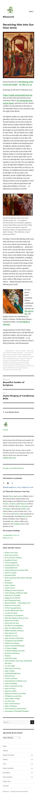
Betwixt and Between (12, 653)
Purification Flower (11, 367)
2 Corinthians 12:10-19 (11, 535)
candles (31, 356)
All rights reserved (9, 468)
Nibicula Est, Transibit (12, 595)
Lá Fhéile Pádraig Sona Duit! (15, 651)
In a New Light (10, 666)
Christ (4, 358)
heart (27, 360)
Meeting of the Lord (8, 364)
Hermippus (7, 509)
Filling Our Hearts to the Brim (15, 693)
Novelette (6, 773)
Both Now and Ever (11, 555)
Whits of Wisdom (11, 706)
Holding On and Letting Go (14, 590)
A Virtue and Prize (11, 678)
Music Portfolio (8, 768)
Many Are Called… (11, 691)
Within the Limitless (12, 643)
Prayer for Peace (8, 755)
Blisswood (8, 17)
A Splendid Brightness (12, 673)
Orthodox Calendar (12, 478)
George (16, 514)
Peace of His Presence (12, 703)
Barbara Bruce (9, 350)
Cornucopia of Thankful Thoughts (17, 711)
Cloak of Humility (11, 683)
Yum (4, 764)
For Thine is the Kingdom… (14, 625)
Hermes (5, 504)
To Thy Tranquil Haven (13, 608)
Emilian (23, 509)
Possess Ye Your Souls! (13, 605)
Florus (11, 496)
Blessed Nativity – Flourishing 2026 (17, 603)
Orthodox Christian (13, 366)
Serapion (12, 504)
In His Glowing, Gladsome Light (16, 593)
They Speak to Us (11, 633)
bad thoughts (27, 354)
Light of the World (23, 362)
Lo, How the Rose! (11, 613)
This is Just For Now (12, 623)
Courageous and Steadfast (14, 641)
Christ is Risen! (10, 585)
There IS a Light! (11, 573)
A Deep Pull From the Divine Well (16, 570)
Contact (5, 430)
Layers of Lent (10, 588)
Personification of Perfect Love (16, 681)
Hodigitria (17, 524)
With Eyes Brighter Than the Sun (16, 618)
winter (20, 369)
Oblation (8, 656)
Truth (15, 369)
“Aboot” (5, 751)
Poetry (5, 759)
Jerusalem (6, 362)
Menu (31, 11)
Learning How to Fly (12, 565)
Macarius (25, 516)
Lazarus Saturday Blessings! (15, 646)
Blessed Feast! (10, 676)
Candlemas (25, 356)
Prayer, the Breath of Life (14, 686)
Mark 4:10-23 (8, 538)
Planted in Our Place (12, 620)
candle (19, 356)
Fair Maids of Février (14, 360)
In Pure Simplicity (11, 563)
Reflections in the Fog (12, 668)
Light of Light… (10, 671)
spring (12, 369)
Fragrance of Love (11, 636)
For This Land (10, 701)
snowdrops (6, 369)
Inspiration (20, 352)
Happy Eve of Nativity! (13, 598)
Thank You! (7, 781)
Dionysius (25, 506)
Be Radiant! (9, 583)
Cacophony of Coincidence (14, 615)
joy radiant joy (14, 362)
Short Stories (7, 777)
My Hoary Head (10, 575)
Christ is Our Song (11, 553)
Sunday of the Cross (9, 458)
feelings (23, 360)
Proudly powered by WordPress (19, 791)
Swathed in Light (11, 658)
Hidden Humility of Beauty (14, 631)
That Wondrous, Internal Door (15, 709)
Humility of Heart (11, 560)
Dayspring (10, 358)
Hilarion (18, 506)
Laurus (19, 496)
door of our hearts (18, 358)
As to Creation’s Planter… (14, 558)
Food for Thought (11, 352)
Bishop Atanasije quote (10, 356)
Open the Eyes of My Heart (14, 638)
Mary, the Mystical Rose (13, 628)
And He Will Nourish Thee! (14, 610)
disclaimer (20, 468)
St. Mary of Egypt (11, 648)
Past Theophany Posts (12, 600)
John (4, 514)
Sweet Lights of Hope (12, 698)
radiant (20, 367)
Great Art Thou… (11, 688)
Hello (5, 746)
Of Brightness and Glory (13, 696)
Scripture (25, 367)
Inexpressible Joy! (11, 568)
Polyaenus (23, 504)
